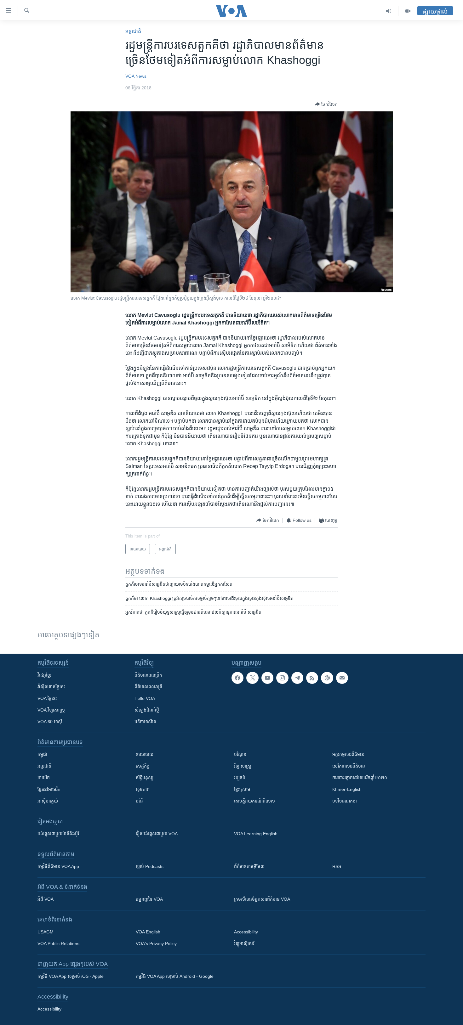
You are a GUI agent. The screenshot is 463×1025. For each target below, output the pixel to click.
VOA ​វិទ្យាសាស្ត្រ (51, 709)
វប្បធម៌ (239, 777)
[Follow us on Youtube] (267, 678)
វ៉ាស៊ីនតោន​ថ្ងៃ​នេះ (51, 686)
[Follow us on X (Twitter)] (252, 678)
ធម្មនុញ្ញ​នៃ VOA (149, 899)
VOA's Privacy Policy (156, 943)
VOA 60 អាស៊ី (49, 721)
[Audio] (388, 11)
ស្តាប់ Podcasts (149, 866)
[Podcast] (327, 678)
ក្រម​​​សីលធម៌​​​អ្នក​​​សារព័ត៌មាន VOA (262, 899)
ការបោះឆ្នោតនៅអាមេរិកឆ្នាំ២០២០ (359, 777)
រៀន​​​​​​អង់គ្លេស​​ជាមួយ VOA (157, 833)
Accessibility (246, 931)
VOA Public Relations (58, 943)
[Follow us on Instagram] (282, 678)
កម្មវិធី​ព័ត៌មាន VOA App (58, 866)
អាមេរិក (43, 777)
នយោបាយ (144, 754)
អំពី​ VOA (45, 899)
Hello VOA (144, 698)
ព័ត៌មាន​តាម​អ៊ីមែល (249, 866)
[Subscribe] (342, 678)
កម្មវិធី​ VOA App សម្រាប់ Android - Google (175, 976)
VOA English (148, 931)
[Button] (326, 104)
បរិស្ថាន (240, 754)
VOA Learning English (255, 833)
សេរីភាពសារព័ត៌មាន (348, 766)
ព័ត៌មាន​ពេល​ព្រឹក (148, 675)
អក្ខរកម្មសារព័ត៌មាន (348, 754)
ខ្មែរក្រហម (242, 789)
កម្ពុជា (42, 754)
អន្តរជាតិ (133, 31)
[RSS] (312, 678)
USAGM (45, 931)
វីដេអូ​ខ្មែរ (44, 675)
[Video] (407, 11)
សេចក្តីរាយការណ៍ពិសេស (254, 800)
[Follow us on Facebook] (237, 678)
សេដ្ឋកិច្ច (143, 766)
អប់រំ (139, 800)
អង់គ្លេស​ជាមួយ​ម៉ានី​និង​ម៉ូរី (58, 833)
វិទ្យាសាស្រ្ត (242, 766)
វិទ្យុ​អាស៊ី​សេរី (244, 943)
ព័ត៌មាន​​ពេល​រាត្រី (148, 686)
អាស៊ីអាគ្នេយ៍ (47, 800)
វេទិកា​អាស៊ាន (145, 721)
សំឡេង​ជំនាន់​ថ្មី (146, 709)
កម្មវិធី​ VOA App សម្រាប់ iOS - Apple (70, 976)
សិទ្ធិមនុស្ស (144, 777)
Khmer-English (347, 789)
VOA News (135, 76)
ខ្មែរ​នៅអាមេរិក (48, 789)
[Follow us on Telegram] (297, 678)
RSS (336, 866)
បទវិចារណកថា (344, 800)
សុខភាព (143, 789)
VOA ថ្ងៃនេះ (47, 698)
